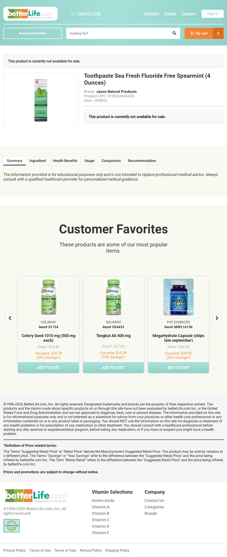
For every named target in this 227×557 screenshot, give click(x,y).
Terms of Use (40, 550)
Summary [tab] (14, 161)
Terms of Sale (65, 550)
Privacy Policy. (14, 550)
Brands (170, 14)
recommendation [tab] (142, 161)
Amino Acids (103, 500)
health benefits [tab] (65, 161)
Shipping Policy (117, 550)
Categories (154, 507)
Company (151, 14)
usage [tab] (89, 161)
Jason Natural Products (116, 91)
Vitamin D (101, 526)
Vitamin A (101, 507)
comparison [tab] (111, 161)
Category (189, 14)
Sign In (212, 14)
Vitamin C (101, 519)
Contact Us (154, 500)
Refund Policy (91, 550)
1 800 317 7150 (88, 14)
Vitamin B (100, 513)
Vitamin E (100, 532)
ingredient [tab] (37, 161)
